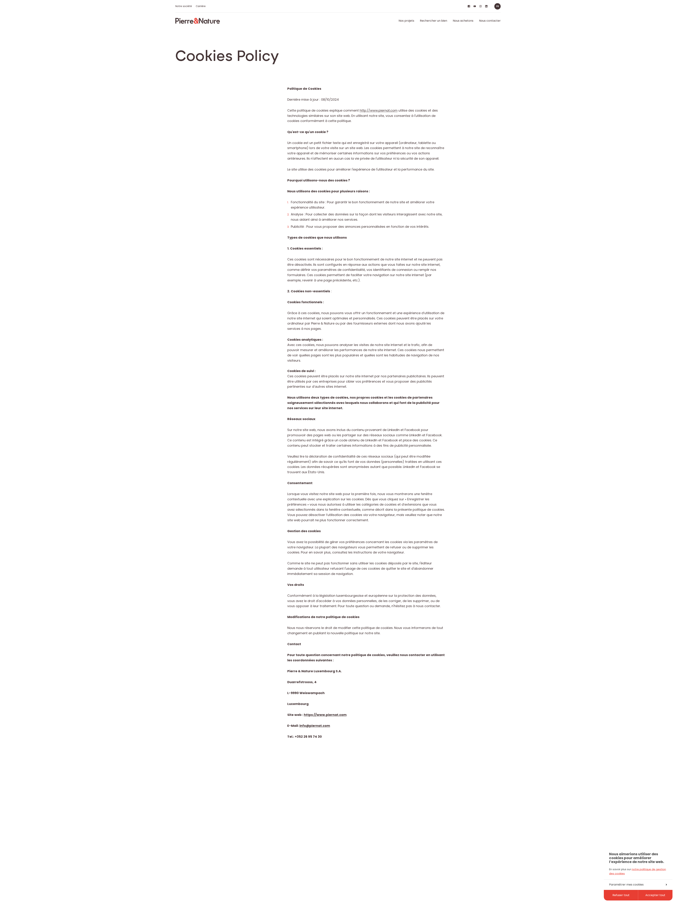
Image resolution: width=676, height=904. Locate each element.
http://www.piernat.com (379, 110)
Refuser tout (621, 895)
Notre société (183, 6)
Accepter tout (655, 895)
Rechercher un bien (433, 21)
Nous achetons (463, 21)
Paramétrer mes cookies (626, 885)
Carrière (201, 6)
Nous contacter (490, 21)
